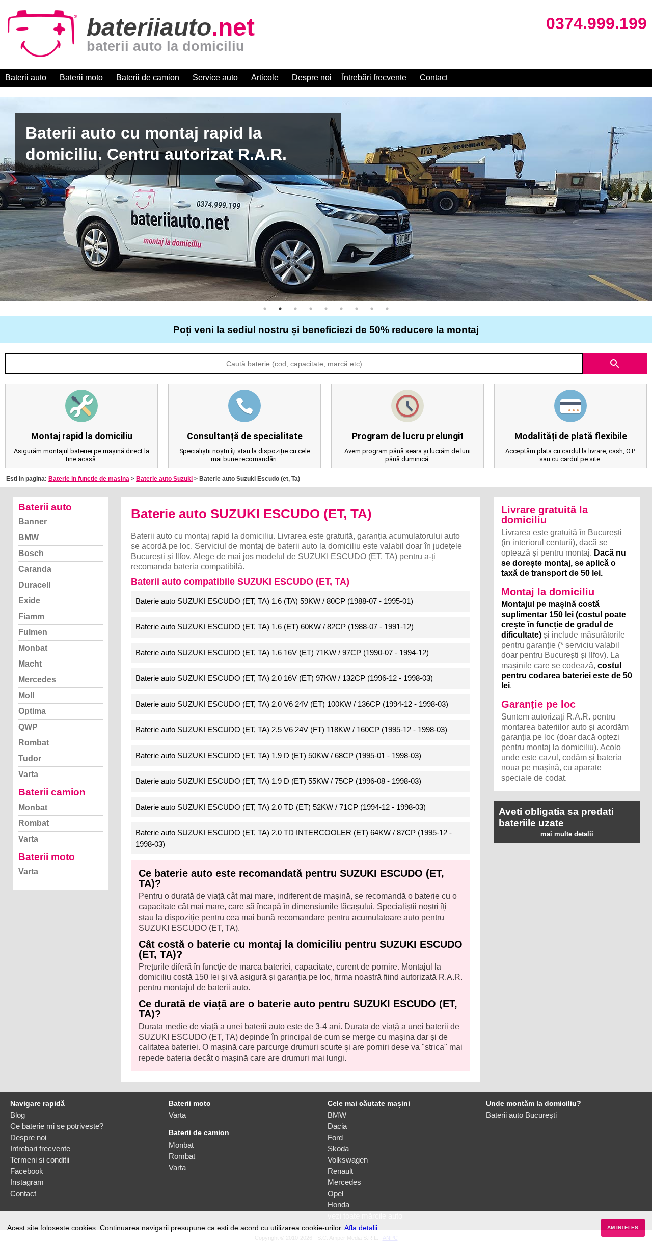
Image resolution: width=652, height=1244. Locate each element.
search (615, 363)
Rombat (33, 742)
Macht (30, 663)
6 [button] (341, 308)
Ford (335, 1137)
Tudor (29, 758)
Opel (335, 1193)
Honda (338, 1204)
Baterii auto (25, 77)
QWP (28, 727)
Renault (340, 1171)
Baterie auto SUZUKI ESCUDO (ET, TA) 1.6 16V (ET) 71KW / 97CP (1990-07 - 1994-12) (282, 652)
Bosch (31, 553)
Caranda (34, 569)
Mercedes (37, 679)
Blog (17, 1115)
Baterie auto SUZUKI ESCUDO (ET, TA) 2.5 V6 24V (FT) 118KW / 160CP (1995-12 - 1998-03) (291, 729)
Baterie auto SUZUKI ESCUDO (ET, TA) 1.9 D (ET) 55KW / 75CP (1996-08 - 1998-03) (278, 781)
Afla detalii (360, 1228)
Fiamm (31, 616)
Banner (32, 521)
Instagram (27, 1182)
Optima (32, 711)
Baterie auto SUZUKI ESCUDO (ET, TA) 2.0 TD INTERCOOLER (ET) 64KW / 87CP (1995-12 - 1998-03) (293, 838)
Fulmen (32, 632)
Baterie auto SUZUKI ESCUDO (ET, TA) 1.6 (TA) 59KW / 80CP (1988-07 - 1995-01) (274, 601)
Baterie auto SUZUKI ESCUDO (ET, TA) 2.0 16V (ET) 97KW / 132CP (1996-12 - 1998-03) (284, 678)
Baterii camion (52, 792)
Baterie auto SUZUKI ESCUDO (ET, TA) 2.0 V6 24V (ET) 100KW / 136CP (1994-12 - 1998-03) (291, 704)
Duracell (34, 584)
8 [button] (372, 308)
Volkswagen (348, 1159)
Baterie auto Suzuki (164, 478)
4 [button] (311, 308)
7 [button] (356, 308)
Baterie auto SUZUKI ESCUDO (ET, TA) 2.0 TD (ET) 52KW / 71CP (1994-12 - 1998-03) (280, 807)
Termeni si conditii (39, 1159)
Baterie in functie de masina (88, 478)
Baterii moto (81, 77)
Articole (265, 77)
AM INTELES (622, 1227)
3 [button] (295, 308)
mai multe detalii (566, 834)
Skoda (338, 1148)
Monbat (32, 648)
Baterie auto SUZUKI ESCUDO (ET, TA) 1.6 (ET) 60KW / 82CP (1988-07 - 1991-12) (274, 626)
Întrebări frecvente (374, 77)
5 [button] (326, 308)
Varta (28, 774)
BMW (28, 537)
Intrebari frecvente (40, 1148)
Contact (434, 77)
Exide (29, 600)
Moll (26, 695)
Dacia (337, 1126)
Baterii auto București (521, 1115)
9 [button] (387, 308)
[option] (326, 199)
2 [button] (280, 308)
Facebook (26, 1171)
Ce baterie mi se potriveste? (56, 1126)
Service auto (215, 77)
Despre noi (312, 77)
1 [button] (265, 308)
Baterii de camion (147, 77)
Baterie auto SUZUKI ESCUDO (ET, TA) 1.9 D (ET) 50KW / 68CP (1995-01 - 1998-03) (278, 755)
